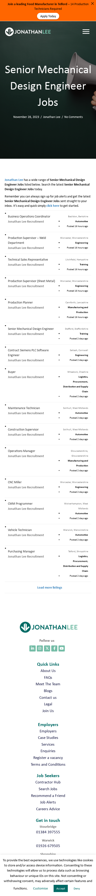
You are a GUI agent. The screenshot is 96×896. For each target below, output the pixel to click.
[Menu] (87, 27)
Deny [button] (77, 888)
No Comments (73, 117)
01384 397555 (48, 831)
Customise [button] (40, 888)
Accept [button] (60, 888)
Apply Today (48, 16)
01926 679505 (48, 845)
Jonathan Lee (51, 117)
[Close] (92, 3)
